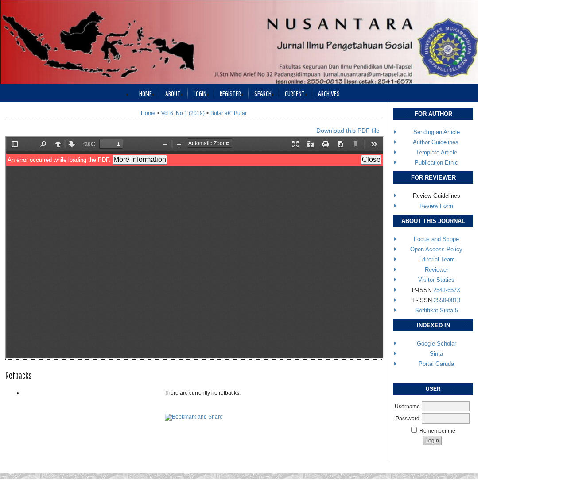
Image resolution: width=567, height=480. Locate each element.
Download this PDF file (348, 130)
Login (200, 93)
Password (407, 418)
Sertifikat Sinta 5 (436, 310)
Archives (329, 93)
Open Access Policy (436, 249)
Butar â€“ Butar (228, 113)
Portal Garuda (436, 364)
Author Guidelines (435, 142)
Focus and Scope (436, 239)
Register (230, 93)
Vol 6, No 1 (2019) (183, 113)
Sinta (436, 353)
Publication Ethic (436, 162)
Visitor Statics (436, 279)
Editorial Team (436, 259)
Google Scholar (436, 343)
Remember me (437, 431)
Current (295, 93)
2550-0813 (447, 300)
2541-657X (447, 290)
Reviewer (436, 269)
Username (407, 406)
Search (263, 93)
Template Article (436, 152)
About (172, 93)
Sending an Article (436, 132)
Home (145, 93)
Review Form (436, 206)
